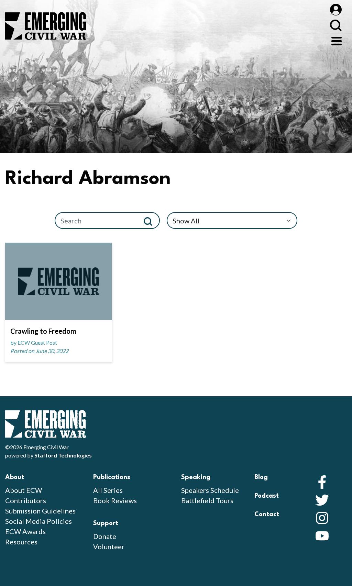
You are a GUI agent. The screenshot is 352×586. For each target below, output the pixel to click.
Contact (266, 514)
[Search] (151, 220)
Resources (21, 542)
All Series (108, 490)
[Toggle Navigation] (336, 40)
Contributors (25, 500)
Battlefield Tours (207, 500)
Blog (261, 477)
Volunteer (108, 546)
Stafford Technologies (63, 455)
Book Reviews (115, 500)
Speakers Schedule (210, 490)
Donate (104, 536)
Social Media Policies (38, 521)
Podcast (266, 496)
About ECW (23, 490)
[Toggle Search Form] (335, 25)
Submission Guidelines (40, 511)
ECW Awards (25, 531)
